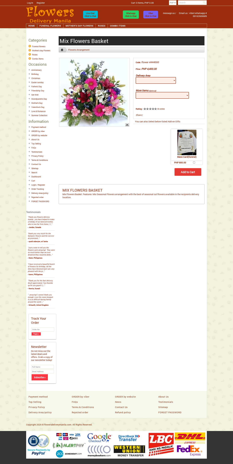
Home (31, 25)
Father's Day (36, 86)
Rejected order (37, 197)
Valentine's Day (37, 107)
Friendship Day (37, 90)
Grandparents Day (39, 99)
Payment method (38, 127)
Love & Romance (38, 111)
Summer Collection (39, 115)
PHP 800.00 (180, 162)
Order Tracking (37, 189)
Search (34, 172)
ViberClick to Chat (150, 14)
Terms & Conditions (39, 160)
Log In (30, 2)
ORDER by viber (38, 131)
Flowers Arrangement (79, 49)
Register (41, 2)
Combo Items (118, 25)
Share (139, 114)
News (118, 401)
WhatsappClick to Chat (131, 14)
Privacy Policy (37, 156)
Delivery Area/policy (39, 193)
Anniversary (36, 70)
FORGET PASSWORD (40, 201)
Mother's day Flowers (79, 25)
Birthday (35, 74)
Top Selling (36, 143)
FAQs (33, 147)
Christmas (35, 78)
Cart (33, 180)
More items (146, 90)
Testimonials (36, 152)
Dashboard (36, 176)
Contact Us (36, 164)
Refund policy (123, 412)
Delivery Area (143, 75)
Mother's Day (36, 103)
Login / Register (38, 185)
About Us (35, 139)
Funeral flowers (50, 25)
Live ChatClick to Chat (90, 14)
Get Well (34, 94)
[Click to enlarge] (187, 142)
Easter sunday (37, 82)
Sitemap (34, 168)
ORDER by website (39, 135)
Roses (101, 25)
